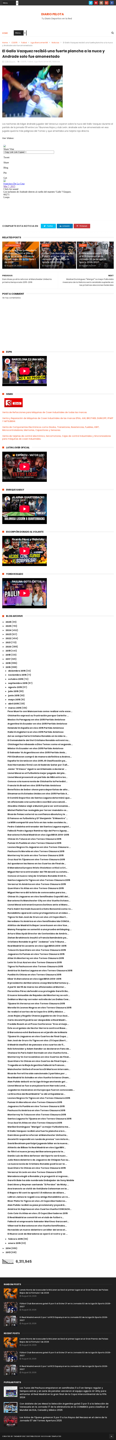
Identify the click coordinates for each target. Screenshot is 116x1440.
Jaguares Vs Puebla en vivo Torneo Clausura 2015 (36, 1106)
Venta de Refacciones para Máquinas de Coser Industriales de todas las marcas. (44, 412)
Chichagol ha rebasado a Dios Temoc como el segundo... (40, 744)
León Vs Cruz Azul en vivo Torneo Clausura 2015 (35, 962)
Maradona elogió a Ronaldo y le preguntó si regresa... (38, 1176)
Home (5, 33)
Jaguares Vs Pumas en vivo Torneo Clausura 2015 (36, 954)
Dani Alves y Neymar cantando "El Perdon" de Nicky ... (38, 1184)
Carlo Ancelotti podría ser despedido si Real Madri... (37, 1019)
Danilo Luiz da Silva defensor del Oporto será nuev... (37, 1155)
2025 (9, 626)
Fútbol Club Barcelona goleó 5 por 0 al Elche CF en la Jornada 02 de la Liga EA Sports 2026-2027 (58, 258)
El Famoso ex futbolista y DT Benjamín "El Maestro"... (38, 818)
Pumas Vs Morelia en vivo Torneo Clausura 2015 (35, 1102)
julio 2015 (13, 691)
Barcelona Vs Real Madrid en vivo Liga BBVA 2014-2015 (38, 834)
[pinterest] (96, 3)
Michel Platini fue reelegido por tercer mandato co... (38, 810)
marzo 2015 (15, 707)
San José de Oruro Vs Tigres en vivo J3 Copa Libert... (37, 1040)
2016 (8, 663)
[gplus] (106, 3)
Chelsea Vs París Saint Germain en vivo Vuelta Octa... (38, 1052)
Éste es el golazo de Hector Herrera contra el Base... (37, 1028)
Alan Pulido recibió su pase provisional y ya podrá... (37, 1205)
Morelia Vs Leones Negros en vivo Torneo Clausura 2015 (39, 1007)
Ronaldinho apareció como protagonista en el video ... (39, 912)
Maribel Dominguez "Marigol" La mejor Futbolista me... (39, 1126)
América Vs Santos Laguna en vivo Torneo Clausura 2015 (40, 970)
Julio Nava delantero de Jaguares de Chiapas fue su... (39, 1159)
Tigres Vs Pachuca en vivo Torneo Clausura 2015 (35, 966)
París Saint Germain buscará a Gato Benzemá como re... (40, 908)
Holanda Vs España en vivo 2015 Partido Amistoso (36, 727)
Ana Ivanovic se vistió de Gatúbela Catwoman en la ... (38, 1188)
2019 (8, 650)
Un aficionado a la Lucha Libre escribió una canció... (37, 801)
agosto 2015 (15, 687)
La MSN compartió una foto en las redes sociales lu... (38, 822)
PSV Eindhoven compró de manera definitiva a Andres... (40, 756)
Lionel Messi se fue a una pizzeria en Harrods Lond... (37, 1085)
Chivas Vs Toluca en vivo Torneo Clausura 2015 (34, 838)
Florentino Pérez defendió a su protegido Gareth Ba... (38, 991)
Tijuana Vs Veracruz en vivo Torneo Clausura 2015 (36, 1003)
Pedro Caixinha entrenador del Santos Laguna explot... (39, 826)
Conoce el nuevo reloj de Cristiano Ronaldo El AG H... (37, 875)
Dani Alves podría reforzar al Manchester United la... (38, 1135)
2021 (8, 642)
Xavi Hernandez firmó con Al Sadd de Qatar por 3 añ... (38, 764)
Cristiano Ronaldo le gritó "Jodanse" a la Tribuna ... (37, 941)
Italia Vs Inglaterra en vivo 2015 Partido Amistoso (36, 731)
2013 (8, 1252)
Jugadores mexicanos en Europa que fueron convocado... (41, 1089)
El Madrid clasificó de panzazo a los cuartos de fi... (36, 1044)
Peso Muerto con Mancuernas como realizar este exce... (40, 711)
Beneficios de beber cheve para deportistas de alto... (38, 789)
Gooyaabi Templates (51, 1436)
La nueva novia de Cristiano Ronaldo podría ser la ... (37, 1163)
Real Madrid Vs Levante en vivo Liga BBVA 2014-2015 (37, 945)
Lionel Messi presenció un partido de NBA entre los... (38, 777)
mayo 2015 (14, 699)
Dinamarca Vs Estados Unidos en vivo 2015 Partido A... (38, 793)
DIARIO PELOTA (52, 14)
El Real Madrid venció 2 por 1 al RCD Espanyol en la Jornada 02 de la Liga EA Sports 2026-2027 (94, 258)
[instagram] (101, 3)
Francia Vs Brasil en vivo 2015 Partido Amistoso (34, 785)
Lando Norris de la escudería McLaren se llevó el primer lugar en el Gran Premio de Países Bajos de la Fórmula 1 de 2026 (21, 256)
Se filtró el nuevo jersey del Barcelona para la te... (36, 1151)
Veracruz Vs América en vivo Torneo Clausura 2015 (37, 884)
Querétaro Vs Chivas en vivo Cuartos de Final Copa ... (38, 1061)
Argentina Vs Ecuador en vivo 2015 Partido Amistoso (37, 723)
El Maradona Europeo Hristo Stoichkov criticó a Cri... (37, 867)
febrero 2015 (15, 1238)
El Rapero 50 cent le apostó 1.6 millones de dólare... (37, 1192)
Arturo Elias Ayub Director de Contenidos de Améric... (38, 933)
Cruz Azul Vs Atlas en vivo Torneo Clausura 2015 (35, 1122)
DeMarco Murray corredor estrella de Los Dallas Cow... (39, 999)
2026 (9, 621)
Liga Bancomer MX (39, 42)
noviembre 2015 (17, 674)
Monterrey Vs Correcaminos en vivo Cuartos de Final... (39, 1056)
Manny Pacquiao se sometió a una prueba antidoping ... (40, 929)
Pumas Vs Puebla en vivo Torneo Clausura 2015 (34, 843)
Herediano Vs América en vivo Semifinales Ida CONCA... (39, 921)
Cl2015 (14, 42)
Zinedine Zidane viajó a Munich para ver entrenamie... (39, 805)
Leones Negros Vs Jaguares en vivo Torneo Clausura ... (39, 847)
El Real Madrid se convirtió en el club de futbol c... (36, 1217)
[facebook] (112, 3)
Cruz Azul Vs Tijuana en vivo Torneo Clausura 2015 (36, 859)
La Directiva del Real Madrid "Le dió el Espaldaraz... (36, 1093)
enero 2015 (14, 1243)
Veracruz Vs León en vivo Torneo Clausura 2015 (35, 1172)
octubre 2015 (16, 679)
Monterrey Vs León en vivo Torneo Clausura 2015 (36, 855)
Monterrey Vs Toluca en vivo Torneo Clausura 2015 (37, 1114)
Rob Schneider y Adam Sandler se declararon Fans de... (39, 1048)
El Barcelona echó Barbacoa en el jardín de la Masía (37, 1032)
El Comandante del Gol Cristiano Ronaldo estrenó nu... (39, 740)
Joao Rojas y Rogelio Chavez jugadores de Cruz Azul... (38, 1015)
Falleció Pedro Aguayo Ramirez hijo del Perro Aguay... (38, 830)
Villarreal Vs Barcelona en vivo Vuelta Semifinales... (37, 1225)
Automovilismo (12, 245)
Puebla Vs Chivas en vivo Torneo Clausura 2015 (34, 974)
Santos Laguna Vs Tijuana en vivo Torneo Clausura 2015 (39, 1118)
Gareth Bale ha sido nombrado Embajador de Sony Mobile (41, 1180)
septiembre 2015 (18, 683)
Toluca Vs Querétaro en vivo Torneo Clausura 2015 (37, 950)
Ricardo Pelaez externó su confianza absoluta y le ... (37, 814)
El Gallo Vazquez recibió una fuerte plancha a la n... (37, 1131)
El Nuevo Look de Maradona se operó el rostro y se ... (38, 1233)
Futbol (24, 42)
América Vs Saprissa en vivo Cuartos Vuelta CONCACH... (39, 1209)
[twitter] (91, 3)
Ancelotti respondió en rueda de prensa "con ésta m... (39, 1139)
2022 (9, 638)
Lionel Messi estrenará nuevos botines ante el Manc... (38, 904)
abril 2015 (13, 703)
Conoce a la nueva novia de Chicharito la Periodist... (38, 781)
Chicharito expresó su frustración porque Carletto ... (38, 715)
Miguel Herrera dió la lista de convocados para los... (37, 892)
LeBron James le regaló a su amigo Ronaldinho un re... (39, 1196)
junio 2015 (14, 695)
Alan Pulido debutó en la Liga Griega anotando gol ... (37, 1081)
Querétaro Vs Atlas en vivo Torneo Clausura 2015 (36, 888)
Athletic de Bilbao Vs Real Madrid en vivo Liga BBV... (37, 1147)
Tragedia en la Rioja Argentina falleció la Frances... (37, 1065)
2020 (9, 646)
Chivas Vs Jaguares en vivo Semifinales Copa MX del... (39, 896)
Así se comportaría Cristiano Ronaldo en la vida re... (37, 736)
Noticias (55, 42)
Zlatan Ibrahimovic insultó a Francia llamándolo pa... (38, 937)
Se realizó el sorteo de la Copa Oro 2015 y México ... (36, 1011)
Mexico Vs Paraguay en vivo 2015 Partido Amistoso (36, 719)
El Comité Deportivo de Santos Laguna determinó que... (39, 797)
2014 (8, 1248)
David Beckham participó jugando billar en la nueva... (38, 1143)
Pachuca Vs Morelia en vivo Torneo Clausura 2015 (36, 851)
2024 (9, 630)
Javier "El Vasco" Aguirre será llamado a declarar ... (37, 769)
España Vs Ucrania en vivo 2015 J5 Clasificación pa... (37, 760)
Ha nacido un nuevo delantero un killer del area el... (37, 1229)
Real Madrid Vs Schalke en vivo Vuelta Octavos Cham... (39, 1077)
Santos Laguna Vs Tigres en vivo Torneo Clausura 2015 (39, 880)
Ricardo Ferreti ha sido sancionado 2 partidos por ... (37, 1073)
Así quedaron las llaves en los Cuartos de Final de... (37, 863)
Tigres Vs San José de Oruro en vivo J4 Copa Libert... (38, 917)
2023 (9, 634)
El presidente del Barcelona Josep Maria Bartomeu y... (39, 982)
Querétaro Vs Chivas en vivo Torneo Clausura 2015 (37, 1167)
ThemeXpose (19, 1436)
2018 (8, 654)
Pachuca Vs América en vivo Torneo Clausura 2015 (36, 1110)
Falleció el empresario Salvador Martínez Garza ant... (38, 1221)
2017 (8, 659)
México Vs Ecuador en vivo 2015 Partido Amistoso (35, 748)
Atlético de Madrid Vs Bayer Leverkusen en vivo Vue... (38, 925)
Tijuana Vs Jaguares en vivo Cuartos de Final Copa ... (38, 1036)
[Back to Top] (111, 1436)
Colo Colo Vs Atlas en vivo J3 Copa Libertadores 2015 (38, 1213)
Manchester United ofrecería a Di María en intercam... (39, 1069)
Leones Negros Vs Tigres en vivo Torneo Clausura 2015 (39, 1098)
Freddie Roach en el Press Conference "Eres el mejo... (38, 1024)
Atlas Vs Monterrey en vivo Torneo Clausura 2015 (36, 958)
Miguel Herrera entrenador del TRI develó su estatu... (38, 871)
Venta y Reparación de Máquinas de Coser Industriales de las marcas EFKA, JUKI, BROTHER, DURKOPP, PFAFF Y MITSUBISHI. (57, 420)
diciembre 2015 (17, 670)
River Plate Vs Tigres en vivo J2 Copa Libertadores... (37, 1200)
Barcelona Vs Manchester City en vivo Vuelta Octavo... (39, 900)
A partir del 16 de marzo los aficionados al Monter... (37, 986)
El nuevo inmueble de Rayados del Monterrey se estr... (39, 995)
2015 (8, 667)
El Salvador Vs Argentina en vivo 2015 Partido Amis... (37, 752)
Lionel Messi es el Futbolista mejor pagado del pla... (37, 773)
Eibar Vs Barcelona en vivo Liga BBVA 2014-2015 (34, 978)
